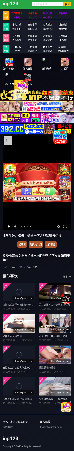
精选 (22, 267)
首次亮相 (47, 40)
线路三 (22, 244)
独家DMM (47, 28)
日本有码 (16, 35)
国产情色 (33, 267)
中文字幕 (16, 24)
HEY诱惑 (63, 40)
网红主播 (32, 35)
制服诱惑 (63, 24)
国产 (14, 267)
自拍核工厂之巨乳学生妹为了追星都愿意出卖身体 (29, 367)
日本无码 (16, 47)
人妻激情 (47, 35)
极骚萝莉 (63, 47)
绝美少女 (32, 40)
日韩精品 (63, 35)
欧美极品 (47, 47)
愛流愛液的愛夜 (47, 367)
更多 (65, 276)
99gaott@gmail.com (51, 427)
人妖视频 (16, 40)
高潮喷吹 (32, 51)
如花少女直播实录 (12, 336)
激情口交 (32, 28)
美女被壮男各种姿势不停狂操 (54, 304)
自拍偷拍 (32, 47)
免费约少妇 (36, 244)
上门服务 (50, 244)
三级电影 (32, 24)
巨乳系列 (47, 24)
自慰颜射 (47, 51)
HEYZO (16, 51)
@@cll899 (8, 427)
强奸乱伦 (16, 28)
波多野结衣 (63, 51)
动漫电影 (63, 28)
